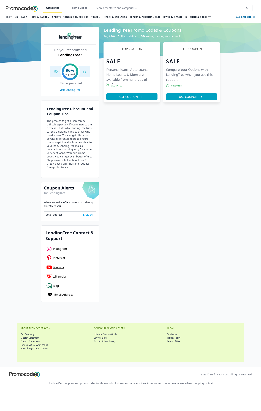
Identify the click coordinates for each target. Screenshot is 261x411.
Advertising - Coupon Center (34, 348)
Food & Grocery (200, 17)
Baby (24, 17)
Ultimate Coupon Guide (105, 334)
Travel (95, 17)
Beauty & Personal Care (145, 17)
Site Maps (172, 334)
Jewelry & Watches (175, 17)
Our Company (27, 334)
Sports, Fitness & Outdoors (70, 17)
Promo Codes (79, 7)
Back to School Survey (105, 341)
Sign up (88, 214)
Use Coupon (128, 97)
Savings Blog (100, 337)
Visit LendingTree (70, 89)
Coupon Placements (30, 341)
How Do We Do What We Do (34, 344)
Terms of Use (173, 341)
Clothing (12, 17)
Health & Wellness (115, 17)
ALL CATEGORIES (245, 17)
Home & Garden (39, 17)
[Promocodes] (22, 8)
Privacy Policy (173, 337)
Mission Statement (30, 337)
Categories (52, 7)
